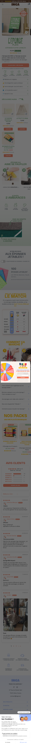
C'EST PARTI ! (23, 377)
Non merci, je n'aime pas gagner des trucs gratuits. (23, 379)
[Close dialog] (29, 362)
